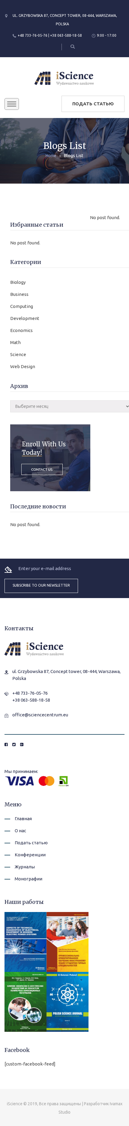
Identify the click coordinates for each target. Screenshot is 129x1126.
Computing (21, 306)
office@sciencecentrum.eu (40, 714)
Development (24, 318)
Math (15, 342)
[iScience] (64, 78)
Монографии (28, 878)
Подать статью (93, 103)
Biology (18, 282)
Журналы (25, 866)
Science (18, 354)
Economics (21, 330)
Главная (23, 818)
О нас (20, 830)
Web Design (22, 366)
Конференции (30, 854)
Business (19, 294)
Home (51, 155)
